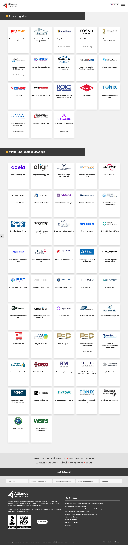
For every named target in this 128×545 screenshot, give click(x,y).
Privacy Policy (107, 542)
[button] (123, 5)
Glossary (117, 542)
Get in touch (64, 472)
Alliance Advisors (19, 542)
